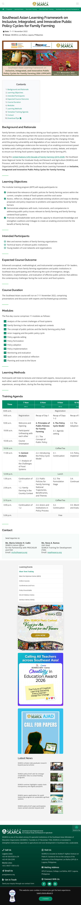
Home (3, 9)
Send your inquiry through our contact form (18, 884)
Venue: (8, 35)
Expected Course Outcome (18, 99)
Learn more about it (45, 893)
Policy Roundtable (25, 590)
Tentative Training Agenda (17, 112)
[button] (3, 3)
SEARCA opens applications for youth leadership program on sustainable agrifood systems (33, 797)
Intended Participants (16, 96)
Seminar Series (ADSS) (26, 600)
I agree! (45, 899)
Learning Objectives (15, 92)
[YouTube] (49, 884)
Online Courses (24, 581)
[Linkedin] (55, 884)
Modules (10, 105)
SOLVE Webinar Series (26, 595)
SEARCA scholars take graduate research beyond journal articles (32, 764)
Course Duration (14, 102)
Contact (10, 115)
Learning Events (18, 9)
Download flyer (13, 118)
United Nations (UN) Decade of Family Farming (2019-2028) (38, 157)
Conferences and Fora (26, 585)
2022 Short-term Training (46, 9)
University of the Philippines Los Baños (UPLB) (59, 859)
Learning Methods (14, 108)
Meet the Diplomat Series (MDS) (30, 576)
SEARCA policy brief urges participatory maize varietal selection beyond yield (32, 807)
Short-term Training (31, 9)
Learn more (73, 843)
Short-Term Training (26, 571)
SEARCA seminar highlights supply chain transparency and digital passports (32, 785)
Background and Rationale (17, 89)
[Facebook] (44, 884)
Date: (7, 31)
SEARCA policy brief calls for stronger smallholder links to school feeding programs (31, 775)
